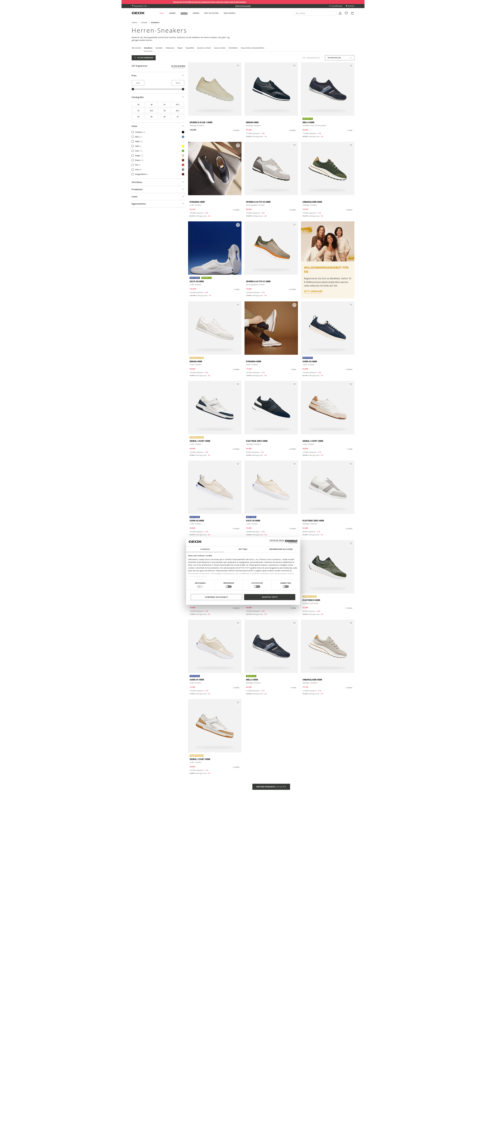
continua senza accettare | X (283, 540)
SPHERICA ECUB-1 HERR (201, 122)
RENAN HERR (252, 122)
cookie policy (200, 576)
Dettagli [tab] (243, 549)
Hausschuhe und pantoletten (252, 48)
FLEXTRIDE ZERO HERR (257, 441)
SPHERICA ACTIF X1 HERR (258, 281)
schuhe (144, 22)
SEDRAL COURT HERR (200, 441)
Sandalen (159, 48)
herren (134, 22)
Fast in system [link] (211, 13)
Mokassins (170, 48)
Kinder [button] (196, 13)
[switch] (229, 586)
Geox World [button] (229, 13)
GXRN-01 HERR (197, 679)
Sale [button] (162, 13)
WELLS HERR (308, 122)
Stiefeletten (233, 48)
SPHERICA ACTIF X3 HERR (258, 202)
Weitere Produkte (271, 786)
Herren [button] (184, 13)
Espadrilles (190, 48)
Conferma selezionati (216, 597)
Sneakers (148, 48)
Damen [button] (172, 13)
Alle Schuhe (136, 48)
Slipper (180, 48)
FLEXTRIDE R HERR (311, 600)
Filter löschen (178, 66)
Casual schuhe (220, 48)
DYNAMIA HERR (197, 202)
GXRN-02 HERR (309, 361)
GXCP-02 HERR (197, 281)
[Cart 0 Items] (351, 15)
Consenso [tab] (205, 549)
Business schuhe (204, 48)
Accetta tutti (269, 597)
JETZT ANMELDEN (313, 291)
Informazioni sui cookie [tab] (281, 549)
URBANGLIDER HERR (312, 202)
